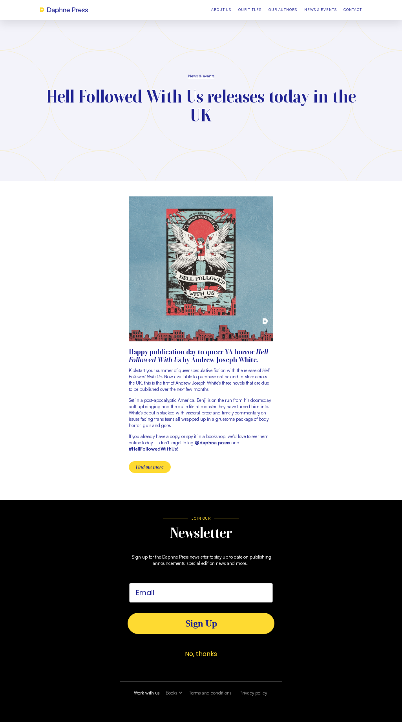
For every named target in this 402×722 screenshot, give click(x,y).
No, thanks (201, 653)
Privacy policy (253, 693)
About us (221, 9)
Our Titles (249, 9)
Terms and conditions (210, 693)
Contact (353, 9)
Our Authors (283, 9)
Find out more (150, 467)
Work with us (146, 693)
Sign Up (201, 623)
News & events (201, 75)
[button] (174, 693)
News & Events (320, 9)
